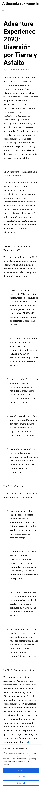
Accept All (21, 770)
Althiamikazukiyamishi (20, 3)
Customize (21, 777)
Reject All (21, 783)
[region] (21, 766)
